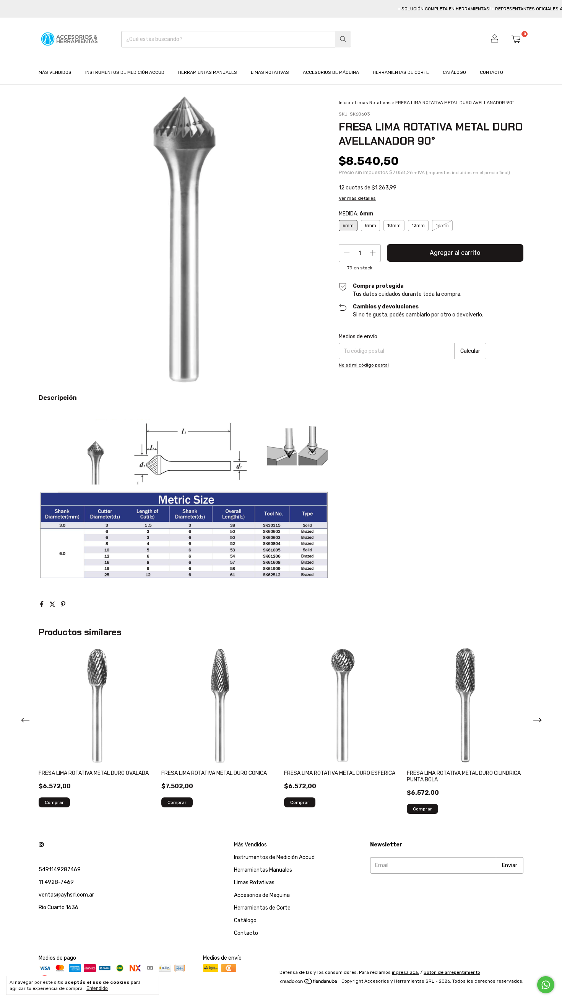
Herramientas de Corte (401, 72)
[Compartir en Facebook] (42, 604)
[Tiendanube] (309, 983)
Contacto (491, 72)
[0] (515, 39)
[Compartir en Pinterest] (63, 604)
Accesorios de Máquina (331, 72)
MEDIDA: (356, 213)
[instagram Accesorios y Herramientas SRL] (41, 844)
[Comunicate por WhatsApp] (545, 984)
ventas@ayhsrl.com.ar (66, 895)
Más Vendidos (55, 72)
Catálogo (454, 72)
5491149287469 (60, 869)
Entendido (97, 988)
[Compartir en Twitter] (53, 604)
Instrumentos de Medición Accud (124, 72)
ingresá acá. (405, 972)
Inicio (344, 102)
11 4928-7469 (56, 882)
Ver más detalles (357, 198)
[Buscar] (343, 39)
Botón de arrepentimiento (452, 972)
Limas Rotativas (270, 72)
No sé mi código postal (364, 365)
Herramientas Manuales (207, 72)
